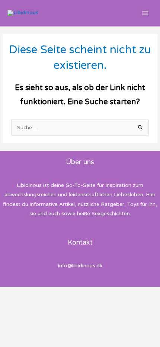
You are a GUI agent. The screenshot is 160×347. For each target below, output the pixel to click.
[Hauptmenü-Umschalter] (145, 13)
